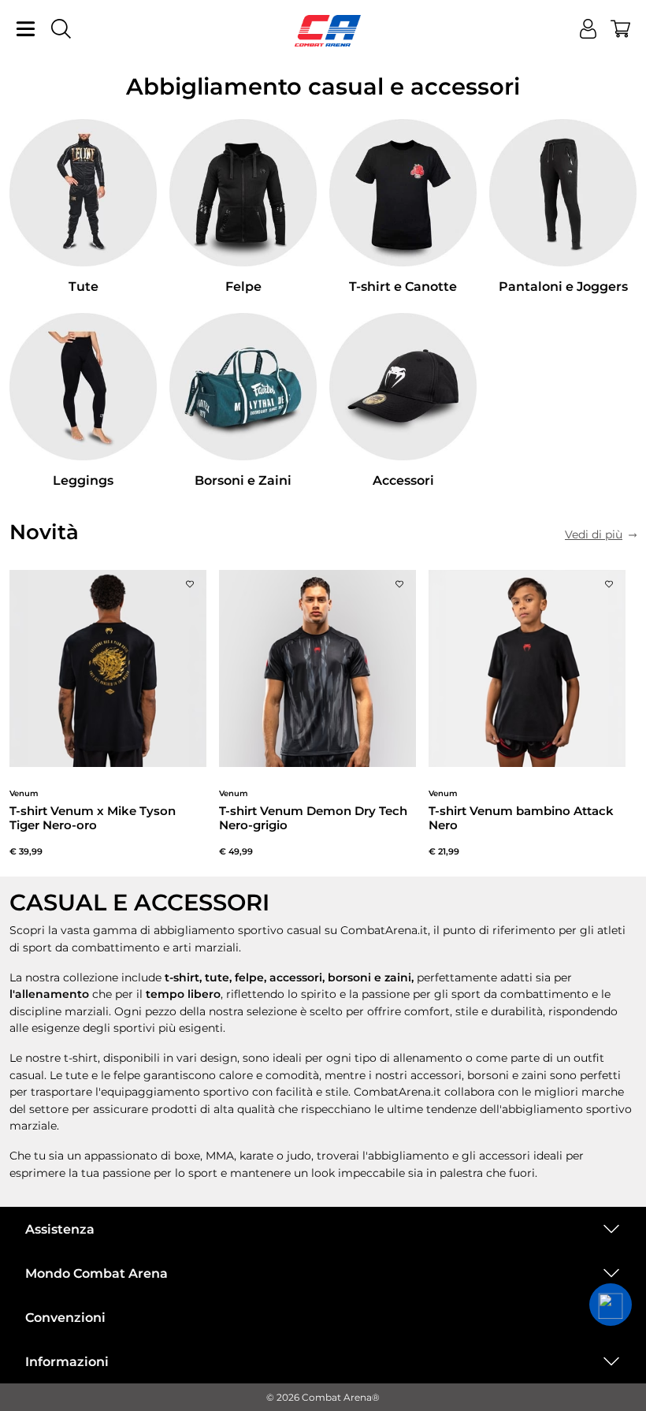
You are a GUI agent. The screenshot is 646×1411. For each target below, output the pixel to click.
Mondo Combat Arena (96, 1273)
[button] (610, 1304)
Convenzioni (65, 1317)
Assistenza (60, 1229)
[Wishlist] (190, 580)
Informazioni (67, 1361)
